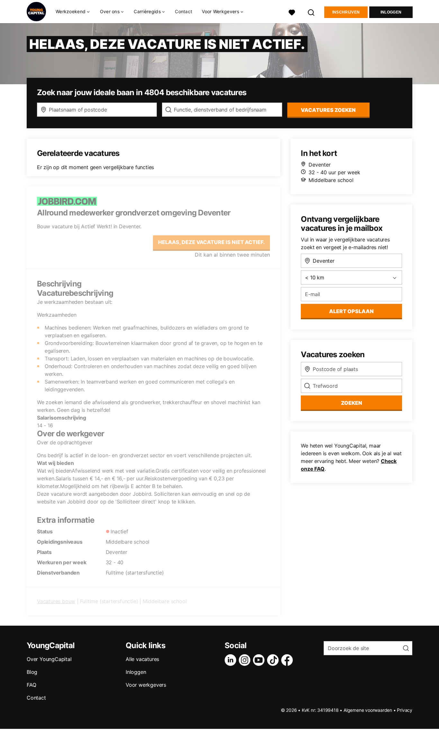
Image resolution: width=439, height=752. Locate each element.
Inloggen (391, 12)
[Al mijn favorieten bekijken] (292, 12)
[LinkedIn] (232, 660)
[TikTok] (274, 660)
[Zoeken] (311, 12)
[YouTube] (260, 660)
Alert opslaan (351, 311)
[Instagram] (246, 660)
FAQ (31, 685)
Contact (183, 11)
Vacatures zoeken (328, 110)
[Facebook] (288, 660)
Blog (32, 672)
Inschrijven (346, 12)
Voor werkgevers (146, 685)
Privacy (404, 710)
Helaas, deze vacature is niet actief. (211, 242)
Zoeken (351, 403)
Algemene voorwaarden (368, 710)
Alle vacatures (142, 659)
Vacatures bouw (56, 601)
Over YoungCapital (49, 659)
